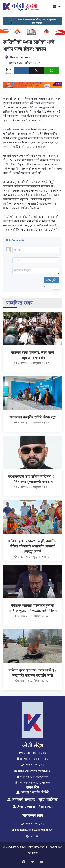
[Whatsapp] (51, 70)
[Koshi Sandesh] (21, 7)
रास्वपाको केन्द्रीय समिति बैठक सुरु (32, 417)
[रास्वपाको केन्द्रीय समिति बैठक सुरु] (32, 393)
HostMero (32, 852)
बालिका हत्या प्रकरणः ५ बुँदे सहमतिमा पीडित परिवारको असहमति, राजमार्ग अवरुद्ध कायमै (32, 546)
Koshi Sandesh (20, 57)
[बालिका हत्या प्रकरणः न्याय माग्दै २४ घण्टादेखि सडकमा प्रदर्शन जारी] (32, 646)
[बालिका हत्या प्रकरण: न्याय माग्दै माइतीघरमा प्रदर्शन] (32, 328)
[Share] (21, 70)
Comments (17, 240)
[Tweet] (36, 70)
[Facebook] (28, 836)
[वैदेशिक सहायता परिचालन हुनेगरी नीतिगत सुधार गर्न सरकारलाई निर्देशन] (32, 581)
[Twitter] (32, 836)
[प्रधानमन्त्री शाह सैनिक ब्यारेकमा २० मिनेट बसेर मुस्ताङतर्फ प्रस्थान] (32, 452)
